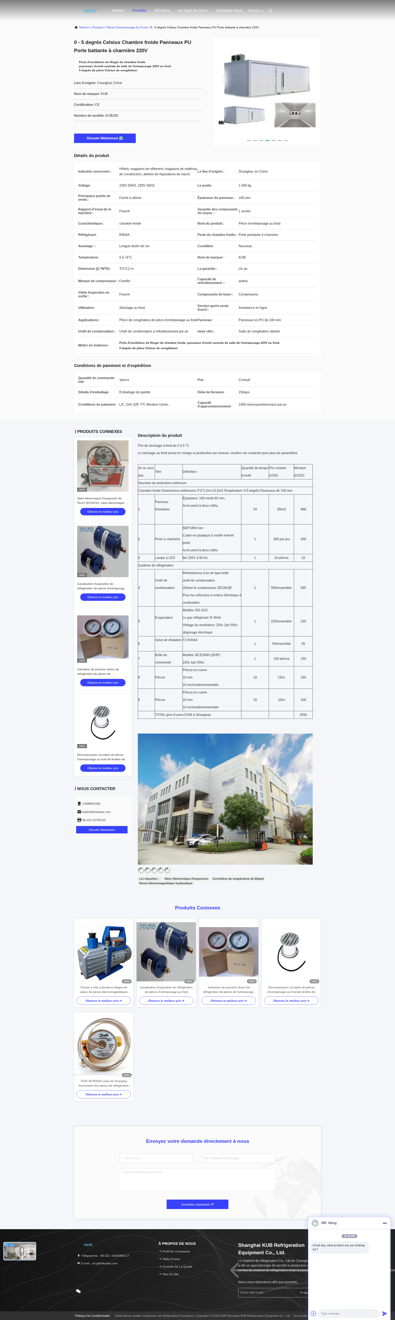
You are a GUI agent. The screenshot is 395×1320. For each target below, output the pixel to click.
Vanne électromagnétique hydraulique (166, 883)
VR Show (162, 10)
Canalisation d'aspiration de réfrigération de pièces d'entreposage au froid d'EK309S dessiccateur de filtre (102, 588)
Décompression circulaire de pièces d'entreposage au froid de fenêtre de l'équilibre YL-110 (101, 759)
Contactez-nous (229, 10)
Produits (139, 10)
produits (97, 27)
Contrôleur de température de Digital (238, 878)
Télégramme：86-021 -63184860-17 (104, 1255)
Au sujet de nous (192, 10)
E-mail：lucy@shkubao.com (99, 1263)
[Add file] (313, 1313)
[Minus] (384, 1223)
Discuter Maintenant (102, 138)
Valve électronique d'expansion (186, 878)
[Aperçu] (90, 10)
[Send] (384, 1313)
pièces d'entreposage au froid (126, 27)
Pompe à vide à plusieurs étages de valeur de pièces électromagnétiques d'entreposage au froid (104, 990)
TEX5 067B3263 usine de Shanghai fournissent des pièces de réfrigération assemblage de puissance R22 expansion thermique (104, 1083)
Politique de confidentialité (92, 1315)
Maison (118, 10)
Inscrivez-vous (309, 1292)
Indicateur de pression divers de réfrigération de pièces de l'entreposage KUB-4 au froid (98, 674)
